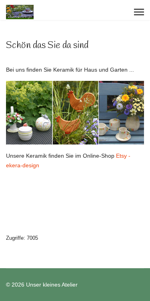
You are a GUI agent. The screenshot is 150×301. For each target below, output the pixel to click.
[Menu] (139, 12)
